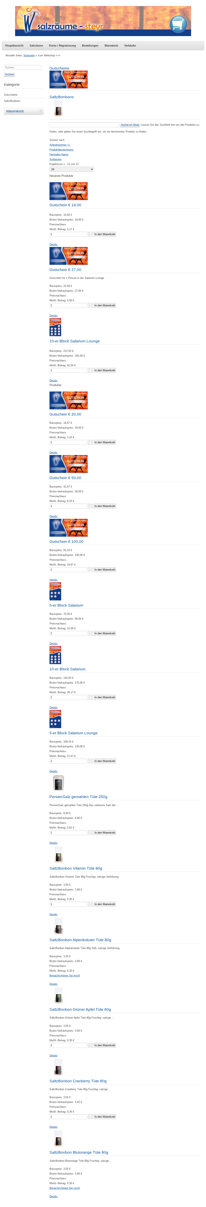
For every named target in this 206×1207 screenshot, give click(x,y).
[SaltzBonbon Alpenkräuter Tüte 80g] (58, 934)
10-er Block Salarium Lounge (74, 341)
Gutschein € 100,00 (66, 541)
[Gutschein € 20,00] (68, 408)
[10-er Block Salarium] (55, 663)
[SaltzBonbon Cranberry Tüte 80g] (58, 1075)
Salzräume (36, 45)
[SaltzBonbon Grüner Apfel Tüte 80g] (58, 1003)
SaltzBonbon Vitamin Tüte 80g (75, 868)
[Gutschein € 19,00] (68, 199)
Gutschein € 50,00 (65, 478)
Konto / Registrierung (62, 45)
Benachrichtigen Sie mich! (64, 975)
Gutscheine (10, 94)
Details (53, 244)
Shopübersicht (14, 45)
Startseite (29, 55)
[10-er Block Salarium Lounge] (55, 335)
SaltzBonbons (12, 100)
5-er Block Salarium (66, 605)
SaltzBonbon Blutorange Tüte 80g (78, 1152)
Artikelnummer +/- (59, 144)
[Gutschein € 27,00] (68, 263)
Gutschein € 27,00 (65, 270)
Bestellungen (90, 45)
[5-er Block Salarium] (55, 599)
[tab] (41, 111)
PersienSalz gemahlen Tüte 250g (78, 797)
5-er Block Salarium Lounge (73, 733)
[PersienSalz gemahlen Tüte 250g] (58, 790)
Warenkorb (111, 45)
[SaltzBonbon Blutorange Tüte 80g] (58, 1146)
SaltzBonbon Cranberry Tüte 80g (78, 1081)
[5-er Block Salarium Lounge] (55, 727)
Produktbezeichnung (61, 149)
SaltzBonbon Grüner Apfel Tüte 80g (80, 1009)
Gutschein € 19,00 (65, 205)
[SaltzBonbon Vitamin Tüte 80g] (58, 862)
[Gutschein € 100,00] (68, 535)
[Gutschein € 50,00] (68, 471)
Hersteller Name (58, 154)
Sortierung (55, 159)
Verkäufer (130, 45)
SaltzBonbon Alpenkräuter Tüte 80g (80, 940)
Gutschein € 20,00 (65, 414)
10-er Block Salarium (67, 669)
